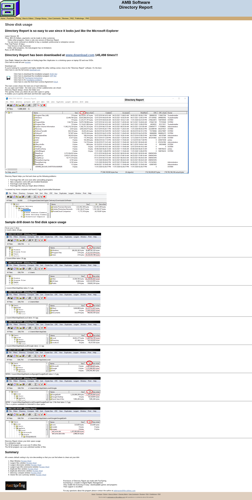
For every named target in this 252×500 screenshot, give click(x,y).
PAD (87, 18)
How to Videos (27, 18)
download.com (34, 70)
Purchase (10, 18)
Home (3, 18)
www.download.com (80, 55)
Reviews (65, 18)
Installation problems (34, 80)
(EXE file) (53, 74)
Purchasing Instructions (34, 78)
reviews (28, 62)
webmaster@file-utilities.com (124, 491)
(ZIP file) (53, 76)
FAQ (72, 18)
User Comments (54, 18)
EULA (56, 82)
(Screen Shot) (26, 461)
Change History (41, 18)
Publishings (79, 18)
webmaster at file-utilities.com (116, 497)
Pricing (18, 18)
